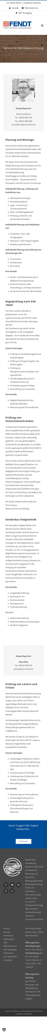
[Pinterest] (5, 891)
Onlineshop (8, 953)
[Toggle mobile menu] (42, 25)
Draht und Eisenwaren (30, 889)
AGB (5, 942)
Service (6, 928)
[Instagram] (18, 884)
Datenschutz (8, 939)
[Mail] (12, 891)
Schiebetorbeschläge (34, 905)
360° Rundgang (10, 949)
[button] (4, 1030)
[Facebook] (5, 884)
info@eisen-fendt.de (32, 3)
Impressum (8, 935)
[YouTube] (12, 884)
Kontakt (6, 932)
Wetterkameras (10, 946)
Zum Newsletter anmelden (10, 958)
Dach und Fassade (33, 894)
